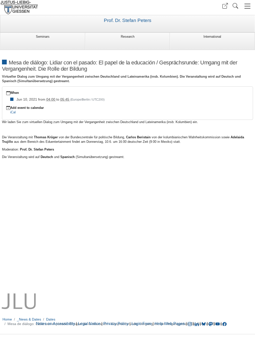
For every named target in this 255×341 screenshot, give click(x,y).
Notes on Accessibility (56, 324)
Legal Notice (89, 324)
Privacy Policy (115, 324)
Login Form (141, 324)
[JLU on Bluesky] (204, 324)
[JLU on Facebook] (225, 324)
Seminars (43, 36)
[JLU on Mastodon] (211, 324)
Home (7, 319)
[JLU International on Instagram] (190, 324)
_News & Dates (29, 319)
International (212, 36)
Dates (50, 319)
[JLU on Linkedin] (197, 324)
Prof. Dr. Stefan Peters (127, 20)
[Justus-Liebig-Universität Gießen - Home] (63, 7)
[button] (225, 6)
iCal (13, 112)
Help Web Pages (170, 324)
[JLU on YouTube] (218, 324)
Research (127, 36)
